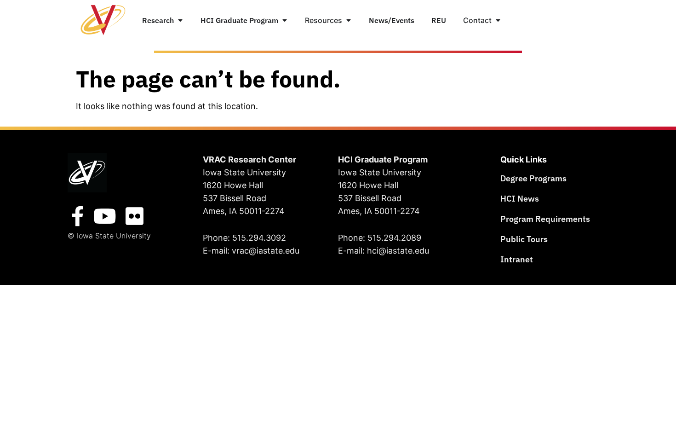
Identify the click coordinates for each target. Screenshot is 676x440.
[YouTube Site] (105, 216)
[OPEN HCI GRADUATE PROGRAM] (284, 20)
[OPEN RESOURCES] (348, 20)
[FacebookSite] (78, 216)
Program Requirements (545, 219)
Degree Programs (533, 178)
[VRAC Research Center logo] (87, 172)
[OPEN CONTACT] (498, 20)
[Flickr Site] (134, 216)
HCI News (519, 198)
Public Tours (524, 239)
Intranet (516, 259)
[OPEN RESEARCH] (180, 20)
